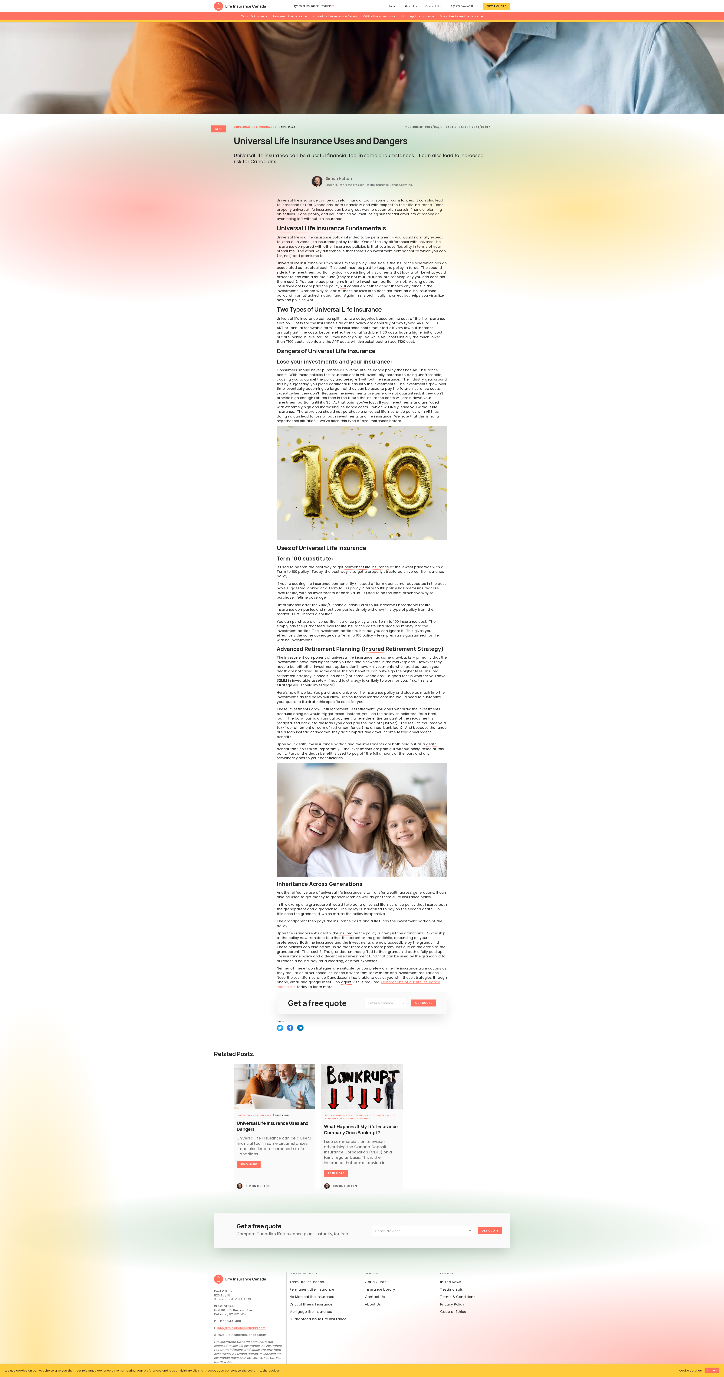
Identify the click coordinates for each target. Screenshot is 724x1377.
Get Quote (423, 1003)
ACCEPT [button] (712, 1370)
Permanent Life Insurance (290, 16)
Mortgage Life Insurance (417, 16)
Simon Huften (339, 178)
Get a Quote (496, 6)
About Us (410, 6)
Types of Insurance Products (312, 6)
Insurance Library (380, 1289)
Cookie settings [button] (690, 1370)
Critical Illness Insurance (379, 16)
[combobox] (385, 1003)
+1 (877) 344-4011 (461, 6)
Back (219, 129)
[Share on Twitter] (280, 1028)
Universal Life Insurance (255, 127)
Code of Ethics (453, 1311)
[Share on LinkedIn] (300, 1028)
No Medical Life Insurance (311, 1296)
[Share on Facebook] (290, 1028)
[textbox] (385, 1003)
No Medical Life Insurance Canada (335, 16)
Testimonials (451, 1289)
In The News (450, 1281)
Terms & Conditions (457, 1296)
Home (392, 6)
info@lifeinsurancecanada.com (241, 1328)
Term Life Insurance (254, 16)
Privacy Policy (452, 1304)
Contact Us (433, 6)
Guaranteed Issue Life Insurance (461, 16)
